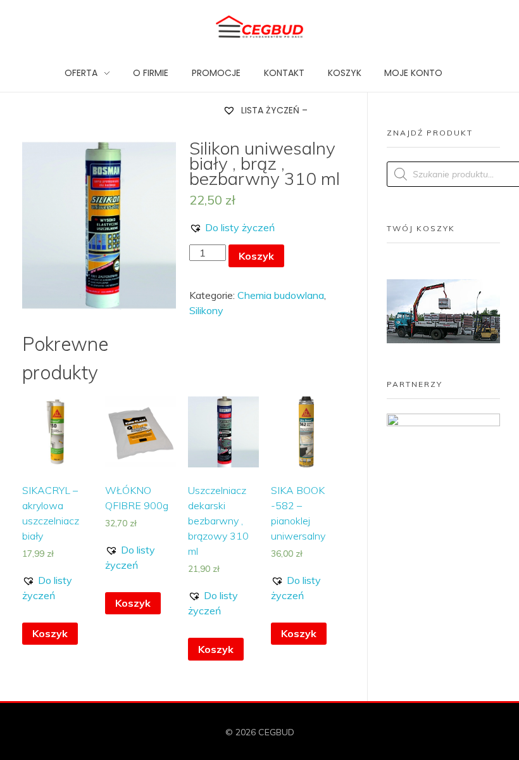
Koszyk (256, 256)
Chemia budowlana (280, 295)
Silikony (206, 310)
